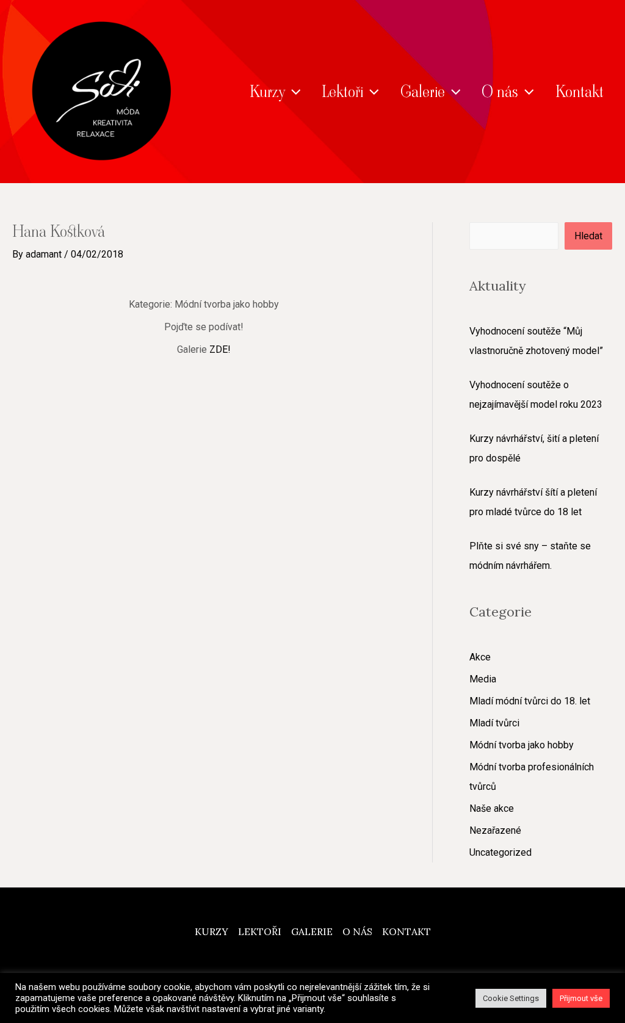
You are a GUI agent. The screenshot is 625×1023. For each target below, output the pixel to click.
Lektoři (342, 92)
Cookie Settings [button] (511, 998)
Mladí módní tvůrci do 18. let (529, 701)
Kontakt (579, 92)
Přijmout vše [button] (581, 998)
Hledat (588, 236)
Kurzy (267, 92)
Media (482, 679)
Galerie (422, 92)
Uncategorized (500, 852)
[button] (293, 91)
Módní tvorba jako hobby (521, 745)
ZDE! (220, 349)
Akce (480, 657)
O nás (500, 92)
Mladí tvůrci (494, 723)
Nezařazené (495, 830)
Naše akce (491, 808)
